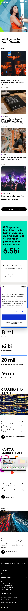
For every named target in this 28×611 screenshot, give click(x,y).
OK (14, 317)
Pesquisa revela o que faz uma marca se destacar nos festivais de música (13, 198)
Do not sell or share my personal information (14, 322)
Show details (19, 311)
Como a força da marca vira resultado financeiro (13, 158)
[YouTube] (8, 594)
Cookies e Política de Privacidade (9, 602)
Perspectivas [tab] (5, 574)
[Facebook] (5, 594)
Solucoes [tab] (4, 570)
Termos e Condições (6, 600)
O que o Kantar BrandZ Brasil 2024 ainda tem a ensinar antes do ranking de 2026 (13, 122)
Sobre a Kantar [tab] (6, 577)
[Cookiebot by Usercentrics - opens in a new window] (20, 287)
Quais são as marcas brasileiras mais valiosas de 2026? (13, 82)
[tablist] (14, 584)
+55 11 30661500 (6, 589)
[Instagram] (2, 594)
